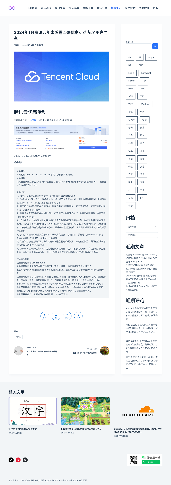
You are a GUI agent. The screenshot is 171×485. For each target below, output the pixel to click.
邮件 (142, 197)
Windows (145, 104)
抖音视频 (74, 8)
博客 (18, 337)
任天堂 (131, 119)
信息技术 (130, 8)
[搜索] (155, 46)
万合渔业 (46, 8)
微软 (142, 158)
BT (129, 65)
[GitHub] (25, 460)
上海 (130, 112)
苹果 (142, 190)
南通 (142, 127)
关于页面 (83, 480)
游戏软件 (144, 8)
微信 (130, 158)
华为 (130, 127)
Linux (131, 73)
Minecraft (146, 73)
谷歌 (130, 197)
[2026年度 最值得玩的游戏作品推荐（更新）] (85, 411)
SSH (130, 96)
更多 (155, 8)
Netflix (131, 80)
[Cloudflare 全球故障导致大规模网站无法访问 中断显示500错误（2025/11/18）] (138, 411)
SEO (143, 88)
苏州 (130, 190)
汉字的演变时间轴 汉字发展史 (140, 265)
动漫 (144, 119)
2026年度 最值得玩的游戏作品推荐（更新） (82, 429)
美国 (142, 182)
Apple (151, 57)
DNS (141, 65)
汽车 (130, 174)
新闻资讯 (116, 8)
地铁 (142, 143)
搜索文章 (130, 41)
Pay (144, 80)
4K (129, 57)
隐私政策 (73, 480)
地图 (130, 143)
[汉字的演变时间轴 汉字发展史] (33, 411)
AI (140, 57)
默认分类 (102, 8)
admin (129, 308)
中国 (142, 112)
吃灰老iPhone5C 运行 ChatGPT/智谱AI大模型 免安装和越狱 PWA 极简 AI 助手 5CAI (141, 258)
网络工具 (88, 8)
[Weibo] (18, 460)
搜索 (142, 166)
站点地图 (40, 480)
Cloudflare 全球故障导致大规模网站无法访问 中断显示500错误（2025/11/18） (141, 279)
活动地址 (33, 120)
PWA (130, 88)
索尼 (142, 174)
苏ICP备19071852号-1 (56, 480)
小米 (142, 151)
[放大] (106, 55)
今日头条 (60, 8)
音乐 (130, 205)
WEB (130, 104)
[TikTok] (11, 460)
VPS (142, 96)
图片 (142, 135)
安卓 (130, 151)
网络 (130, 182)
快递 (130, 166)
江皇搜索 (32, 8)
